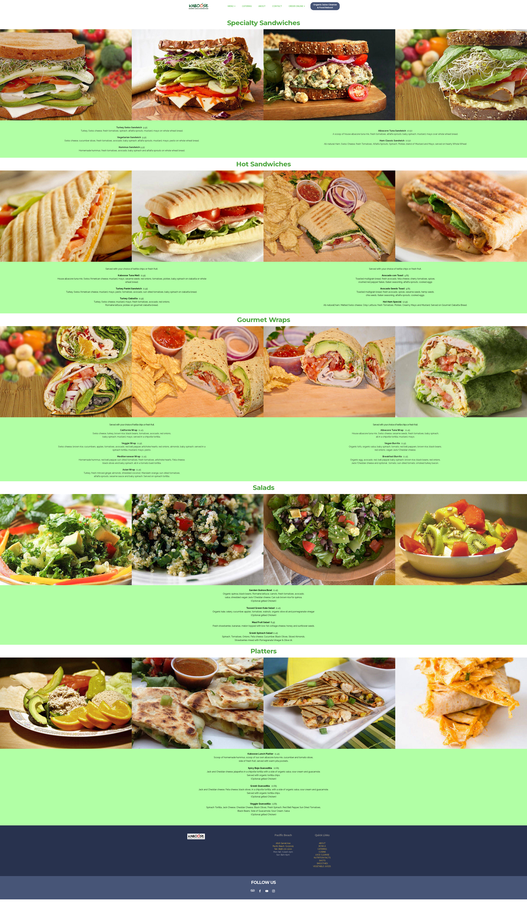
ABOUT (262, 6)
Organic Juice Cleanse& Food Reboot (325, 6)
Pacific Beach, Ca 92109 (283, 846)
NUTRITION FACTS (322, 858)
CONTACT (277, 6)
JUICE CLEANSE (322, 855)
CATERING (247, 6)
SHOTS (322, 860)
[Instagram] (274, 891)
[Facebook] (260, 891)
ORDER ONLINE (296, 6)
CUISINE (322, 852)
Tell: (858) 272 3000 (283, 849)
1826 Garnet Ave (283, 843)
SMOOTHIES (322, 863)
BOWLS (322, 846)
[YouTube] (267, 891)
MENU (231, 6)
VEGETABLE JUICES (322, 866)
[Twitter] (253, 891)
